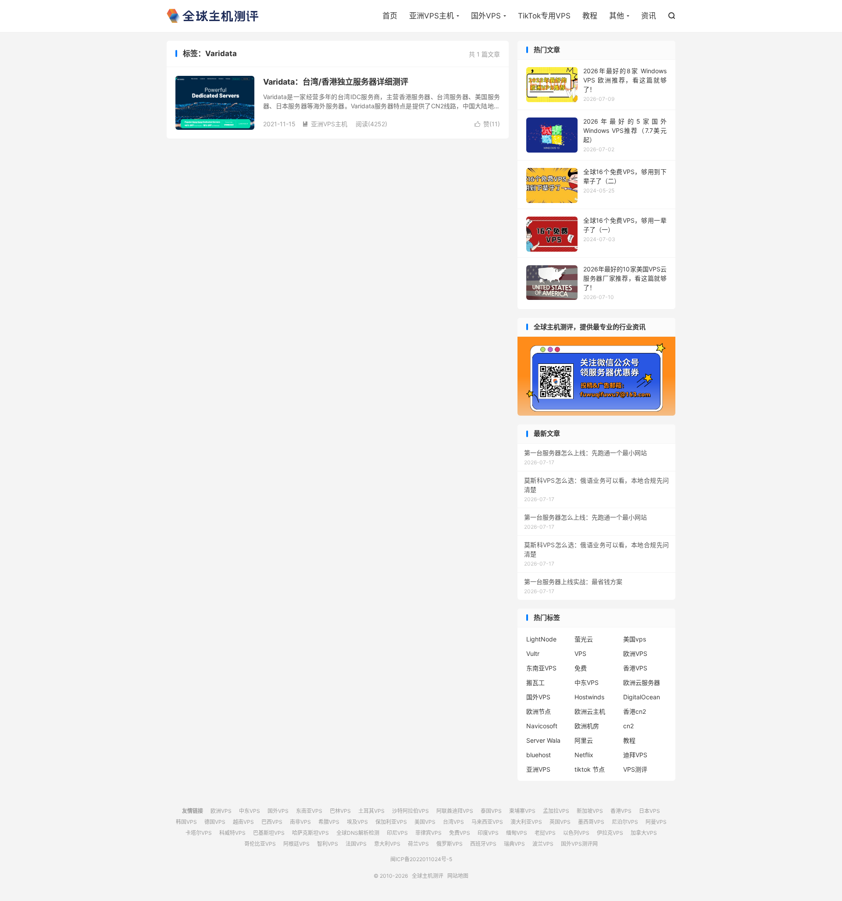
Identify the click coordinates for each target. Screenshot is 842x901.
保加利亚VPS (391, 822)
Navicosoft (541, 726)
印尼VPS (397, 833)
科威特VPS (232, 833)
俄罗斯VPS (449, 843)
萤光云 (583, 639)
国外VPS (486, 15)
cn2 (628, 726)
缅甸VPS (516, 833)
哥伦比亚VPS (260, 843)
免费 (580, 668)
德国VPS (214, 822)
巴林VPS (340, 811)
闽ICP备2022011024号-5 (421, 859)
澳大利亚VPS (526, 822)
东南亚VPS (541, 668)
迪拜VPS (635, 755)
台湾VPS (453, 822)
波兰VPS (542, 843)
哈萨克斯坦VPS (310, 833)
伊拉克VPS (610, 833)
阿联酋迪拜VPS (454, 811)
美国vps (634, 639)
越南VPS (243, 822)
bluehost (538, 755)
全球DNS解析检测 (357, 833)
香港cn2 (634, 711)
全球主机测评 (212, 16)
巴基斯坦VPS (269, 833)
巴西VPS (271, 822)
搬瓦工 (535, 682)
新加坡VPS (590, 811)
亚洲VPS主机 (431, 15)
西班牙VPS (483, 843)
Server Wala (543, 740)
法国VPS (356, 843)
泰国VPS (491, 811)
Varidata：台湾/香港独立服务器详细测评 (335, 81)
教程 (589, 15)
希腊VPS (328, 822)
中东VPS (586, 682)
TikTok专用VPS (544, 15)
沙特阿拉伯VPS (410, 811)
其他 (616, 15)
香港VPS (635, 668)
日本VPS (649, 811)
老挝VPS (545, 833)
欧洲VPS (635, 653)
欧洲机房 (586, 726)
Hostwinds (589, 697)
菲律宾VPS (428, 833)
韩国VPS (186, 822)
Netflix (583, 755)
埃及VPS (357, 822)
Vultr (532, 653)
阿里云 (583, 740)
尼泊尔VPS (625, 822)
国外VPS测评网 (579, 843)
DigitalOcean (641, 697)
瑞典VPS (514, 843)
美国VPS (424, 822)
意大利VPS (387, 843)
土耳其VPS (371, 811)
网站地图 (457, 876)
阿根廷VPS (296, 843)
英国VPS (560, 822)
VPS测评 (635, 769)
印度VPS (488, 833)
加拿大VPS (644, 833)
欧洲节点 (538, 711)
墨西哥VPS (591, 822)
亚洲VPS (538, 769)
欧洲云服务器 (641, 682)
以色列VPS (576, 833)
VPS (580, 653)
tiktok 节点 (589, 769)
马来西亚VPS (487, 822)
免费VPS (459, 833)
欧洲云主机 (589, 711)
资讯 (648, 15)
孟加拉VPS (556, 811)
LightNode (541, 639)
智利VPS (327, 843)
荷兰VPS (418, 843)
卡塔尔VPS (199, 833)
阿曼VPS (656, 822)
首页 (389, 15)
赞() (487, 124)
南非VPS (300, 822)
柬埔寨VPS (522, 811)
